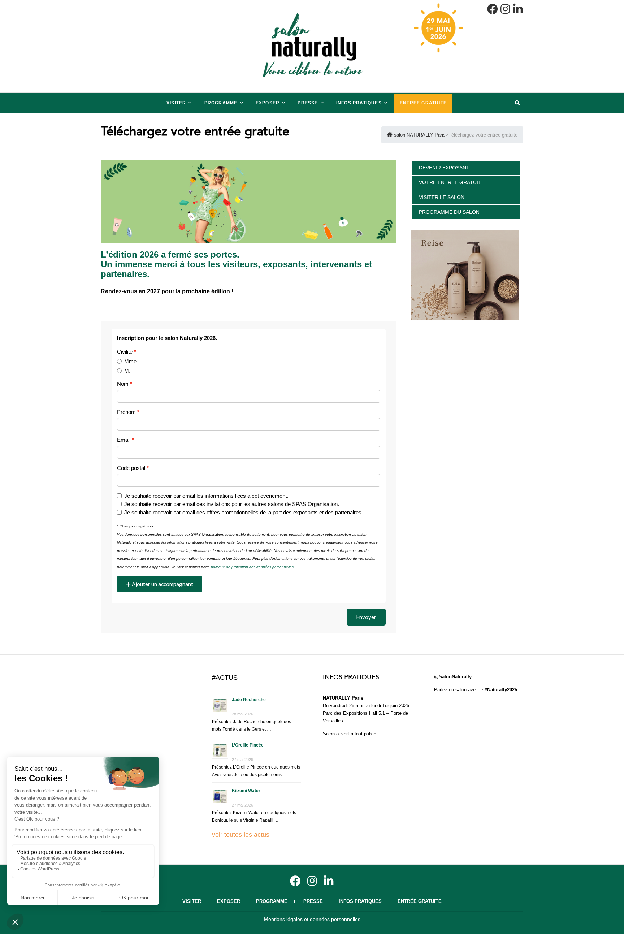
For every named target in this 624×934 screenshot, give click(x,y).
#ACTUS (225, 677)
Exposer (268, 102)
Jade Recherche (249, 699)
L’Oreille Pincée (248, 745)
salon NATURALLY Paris (136, 96)
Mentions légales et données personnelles (312, 919)
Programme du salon (449, 212)
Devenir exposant (444, 167)
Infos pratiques (359, 102)
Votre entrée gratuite (452, 182)
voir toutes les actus (240, 834)
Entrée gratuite (423, 102)
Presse (308, 102)
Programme (221, 102)
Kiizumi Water (246, 790)
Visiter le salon (441, 197)
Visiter (176, 102)
